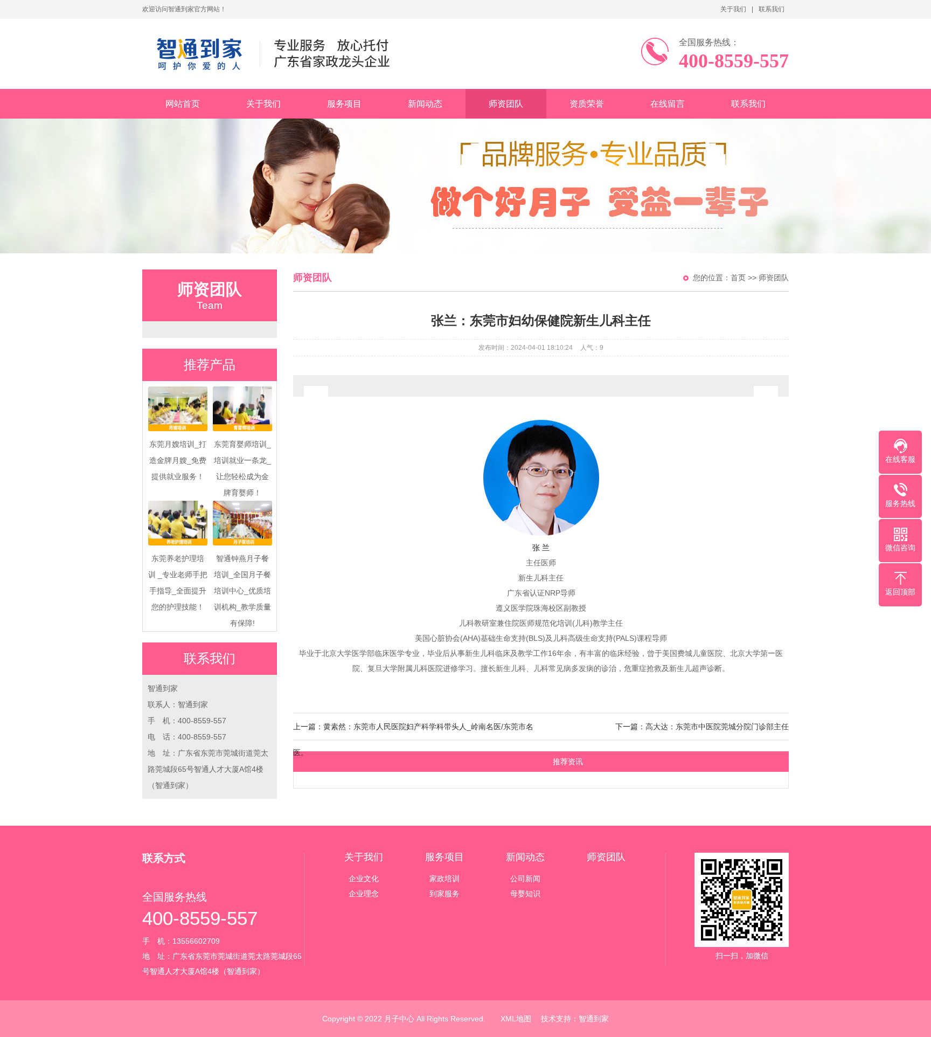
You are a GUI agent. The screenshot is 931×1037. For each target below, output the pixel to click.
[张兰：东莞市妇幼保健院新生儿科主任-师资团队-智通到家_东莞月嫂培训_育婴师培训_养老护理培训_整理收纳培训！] (281, 53)
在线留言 (667, 103)
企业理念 (364, 893)
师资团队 (506, 103)
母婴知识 (525, 893)
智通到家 (594, 1018)
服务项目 (344, 103)
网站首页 (182, 103)
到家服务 (444, 893)
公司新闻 (525, 878)
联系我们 (771, 9)
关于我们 (733, 9)
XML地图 (516, 1018)
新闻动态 (425, 103)
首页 (738, 277)
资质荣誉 (586, 103)
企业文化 (364, 878)
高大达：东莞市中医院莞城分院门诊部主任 (717, 726)
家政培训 (444, 878)
